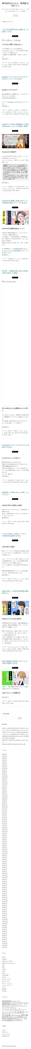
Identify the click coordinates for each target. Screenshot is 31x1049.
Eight (22, 647)
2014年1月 (4, 895)
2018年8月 (4, 799)
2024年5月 (4, 772)
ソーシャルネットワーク (9, 1007)
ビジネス (4, 649)
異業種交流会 (25, 649)
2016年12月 (5, 827)
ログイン (4, 1030)
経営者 (9, 1020)
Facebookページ (8, 1003)
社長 (13, 432)
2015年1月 (4, 871)
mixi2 (3, 967)
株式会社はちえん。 (18, 1018)
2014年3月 (4, 891)
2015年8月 (4, 857)
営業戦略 (15, 1017)
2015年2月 (4, 869)
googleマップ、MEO (13, 110)
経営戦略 (4, 1020)
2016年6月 (4, 839)
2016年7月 (4, 837)
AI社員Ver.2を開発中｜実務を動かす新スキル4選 (13, 744)
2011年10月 (5, 945)
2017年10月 (5, 807)
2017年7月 (4, 813)
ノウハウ (18, 258)
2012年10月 (5, 923)
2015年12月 (5, 849)
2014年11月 (5, 875)
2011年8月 (4, 947)
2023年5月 (4, 780)
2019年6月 (4, 792)
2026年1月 (4, 762)
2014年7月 (4, 883)
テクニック (5, 1011)
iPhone (18, 480)
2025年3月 (4, 766)
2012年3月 (4, 937)
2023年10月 (5, 778)
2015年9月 (4, 855)
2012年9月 (4, 925)
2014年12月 (5, 873)
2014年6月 (4, 885)
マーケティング (13, 1013)
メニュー (15, 15)
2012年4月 (4, 935)
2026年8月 (4, 754)
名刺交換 (14, 649)
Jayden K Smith (20, 186)
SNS (26, 647)
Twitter (3, 973)
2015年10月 (5, 853)
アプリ (22, 480)
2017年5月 (4, 817)
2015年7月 (4, 859)
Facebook (10, 186)
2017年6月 (4, 815)
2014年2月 (4, 893)
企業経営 (4, 989)
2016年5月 (4, 841)
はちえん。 (23, 62)
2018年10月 (5, 797)
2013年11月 (5, 899)
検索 (19, 701)
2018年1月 (4, 803)
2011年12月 (5, 943)
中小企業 (6, 1015)
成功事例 (8, 1018)
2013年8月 (4, 905)
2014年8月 (4, 881)
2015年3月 (4, 867)
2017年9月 (4, 809)
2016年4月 (4, 843)
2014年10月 (5, 877)
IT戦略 (24, 1003)
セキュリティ (19, 1006)
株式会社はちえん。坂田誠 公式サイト (15, 4)
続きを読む (5, 58)
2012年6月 (4, 931)
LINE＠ (16, 430)
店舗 (9, 432)
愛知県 (4, 1018)
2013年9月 (4, 903)
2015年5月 (4, 863)
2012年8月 (4, 927)
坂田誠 (19, 1017)
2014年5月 (4, 887)
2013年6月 (4, 907)
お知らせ (4, 977)
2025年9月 (4, 764)
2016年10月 (5, 831)
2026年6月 (4, 758)
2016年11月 (5, 829)
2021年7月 (4, 786)
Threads (4, 969)
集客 (21, 1020)
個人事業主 (18, 1015)
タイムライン (23, 1009)
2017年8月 (4, 811)
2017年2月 (4, 823)
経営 (16, 432)
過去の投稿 (5, 713)
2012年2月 (4, 939)
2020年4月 (4, 788)
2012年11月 (5, 921)
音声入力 (15, 64)
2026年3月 (4, 760)
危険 (6, 1017)
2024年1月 (4, 774)
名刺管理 (19, 649)
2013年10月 (5, 901)
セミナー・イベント (7, 983)
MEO (15, 112)
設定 (14, 1020)
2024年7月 (4, 770)
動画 (3, 1017)
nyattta (9, 66)
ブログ (9, 62)
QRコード (16, 578)
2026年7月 (4, 756)
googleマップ (9, 112)
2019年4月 (4, 794)
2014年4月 (4, 889)
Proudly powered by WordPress (9, 1046)
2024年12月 (5, 768)
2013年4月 (4, 911)
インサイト (20, 112)
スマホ (4, 1006)
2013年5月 (4, 909)
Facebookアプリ (15, 1001)
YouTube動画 (5, 975)
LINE (9, 430)
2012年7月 (4, 929)
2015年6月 (4, 861)
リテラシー (20, 1013)
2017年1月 (4, 825)
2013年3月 (4, 913)
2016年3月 (4, 845)
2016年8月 (4, 835)
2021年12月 (5, 784)
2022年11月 (5, 782)
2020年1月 (4, 790)
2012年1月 (4, 941)
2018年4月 (4, 801)
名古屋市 (10, 1017)
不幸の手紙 (18, 188)
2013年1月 (4, 917)
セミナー (24, 1006)
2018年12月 (5, 795)
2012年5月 (4, 933)
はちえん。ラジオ (6, 979)
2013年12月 (5, 897)
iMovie (15, 1003)
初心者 (10, 64)
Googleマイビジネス (14, 102)
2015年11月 (5, 851)
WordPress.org (5, 1036)
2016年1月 (4, 847)
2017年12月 (5, 805)
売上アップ (24, 1017)
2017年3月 (4, 821)
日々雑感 (14, 62)
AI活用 (3, 957)
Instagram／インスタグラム (8, 963)
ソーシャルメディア (13, 647)
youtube (14, 1004)
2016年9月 (4, 833)
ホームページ (5, 1013)
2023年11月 (5, 776)
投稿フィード (5, 1032)
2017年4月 (4, 819)
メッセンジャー (11, 188)
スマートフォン (6, 981)
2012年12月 (5, 919)
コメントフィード (6, 1034)
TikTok (3, 971)
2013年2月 (4, 915)
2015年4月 (4, 865)
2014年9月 (4, 879)
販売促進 (17, 1020)
